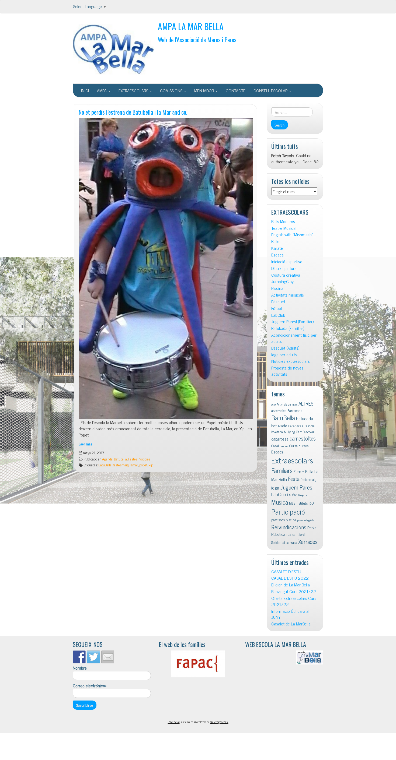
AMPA (102, 90)
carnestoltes (303, 438)
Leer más (85, 444)
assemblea (278, 410)
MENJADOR (204, 90)
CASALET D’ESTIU (286, 571)
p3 (312, 502)
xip (151, 465)
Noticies (144, 459)
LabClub (278, 315)
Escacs (277, 255)
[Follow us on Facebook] (79, 656)
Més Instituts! (298, 503)
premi (300, 520)
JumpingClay (282, 281)
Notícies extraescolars (290, 361)
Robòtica (278, 533)
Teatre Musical (283, 228)
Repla (312, 527)
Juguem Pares (296, 487)
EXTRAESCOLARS (134, 90)
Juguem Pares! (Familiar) (292, 321)
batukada (279, 425)
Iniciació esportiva (286, 261)
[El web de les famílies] (198, 663)
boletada (277, 432)
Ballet (276, 241)
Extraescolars (292, 459)
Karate (277, 248)
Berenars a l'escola (301, 426)
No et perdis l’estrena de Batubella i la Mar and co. (133, 111)
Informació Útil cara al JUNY (290, 614)
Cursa (293, 446)
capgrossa (280, 438)
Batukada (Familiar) (287, 328)
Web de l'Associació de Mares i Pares (197, 39)
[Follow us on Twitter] (93, 656)
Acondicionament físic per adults (294, 338)
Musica (279, 502)
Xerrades (308, 541)
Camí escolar (305, 432)
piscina (291, 520)
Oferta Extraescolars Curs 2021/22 (293, 601)
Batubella (120, 459)
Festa (294, 478)
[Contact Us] (107, 656)
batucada (304, 418)
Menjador (302, 495)
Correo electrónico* (89, 685)
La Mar (292, 495)
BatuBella (105, 465)
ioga (275, 487)
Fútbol (276, 308)
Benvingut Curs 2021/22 (293, 591)
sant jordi (298, 534)
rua (288, 534)
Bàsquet (278, 301)
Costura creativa (285, 275)
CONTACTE (235, 90)
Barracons (294, 410)
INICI (85, 90)
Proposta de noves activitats (287, 371)
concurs (284, 446)
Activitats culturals (287, 404)
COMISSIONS (171, 90)
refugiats (309, 520)
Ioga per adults (284, 354)
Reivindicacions (288, 527)
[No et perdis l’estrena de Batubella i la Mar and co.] (166, 269)
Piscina (277, 288)
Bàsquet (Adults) (285, 348)
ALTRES (306, 403)
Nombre (80, 668)
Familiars (282, 470)
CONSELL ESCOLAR (271, 90)
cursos (303, 446)
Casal (275, 446)
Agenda (107, 459)
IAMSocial (174, 721)
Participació (288, 511)
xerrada (291, 542)
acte (273, 404)
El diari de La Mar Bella (290, 585)
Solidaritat (278, 542)
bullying (289, 432)
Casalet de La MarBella (291, 624)
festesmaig (120, 465)
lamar (134, 465)
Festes (132, 459)
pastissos (278, 520)
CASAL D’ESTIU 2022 (290, 578)
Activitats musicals (287, 295)
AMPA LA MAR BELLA (191, 26)
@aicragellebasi (219, 721)
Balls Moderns (283, 221)
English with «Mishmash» (292, 234)
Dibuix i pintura (284, 268)
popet (143, 465)
